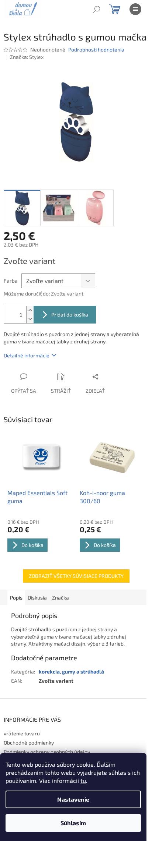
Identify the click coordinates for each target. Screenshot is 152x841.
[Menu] (135, 9)
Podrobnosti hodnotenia (96, 49)
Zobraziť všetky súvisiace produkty (76, 576)
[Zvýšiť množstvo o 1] (30, 310)
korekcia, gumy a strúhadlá (71, 671)
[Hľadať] (96, 9)
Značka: (27, 57)
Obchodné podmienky (29, 742)
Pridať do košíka (69, 314)
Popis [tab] (16, 597)
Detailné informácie (26, 355)
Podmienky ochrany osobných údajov (47, 752)
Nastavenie (73, 799)
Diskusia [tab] (37, 597)
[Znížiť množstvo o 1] (30, 319)
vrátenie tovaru (22, 733)
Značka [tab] (60, 597)
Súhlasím (73, 822)
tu (83, 780)
